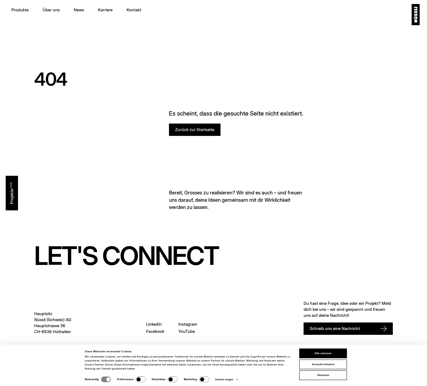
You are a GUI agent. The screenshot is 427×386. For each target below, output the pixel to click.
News (79, 10)
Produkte (20, 10)
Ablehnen (323, 375)
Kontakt (134, 10)
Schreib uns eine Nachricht (335, 328)
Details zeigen (224, 379)
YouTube (186, 331)
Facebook (155, 331)
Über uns (51, 10)
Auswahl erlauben (323, 364)
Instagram (187, 324)
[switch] (140, 379)
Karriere (105, 10)
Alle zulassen (323, 353)
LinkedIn (154, 324)
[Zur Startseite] (416, 14)
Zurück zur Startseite (194, 129)
